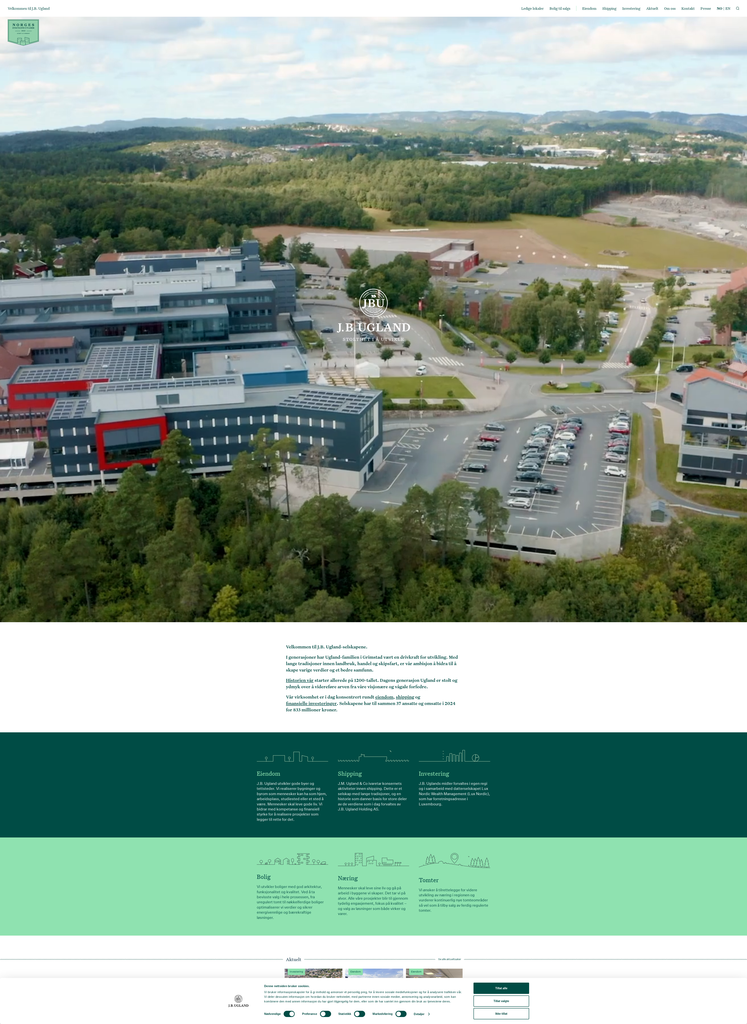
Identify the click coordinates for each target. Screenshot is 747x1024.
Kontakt (688, 8)
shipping (405, 697)
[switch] (325, 1014)
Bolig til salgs (560, 8)
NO (719, 8)
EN (727, 8)
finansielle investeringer (311, 703)
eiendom (384, 697)
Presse (706, 8)
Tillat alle (501, 988)
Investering (631, 8)
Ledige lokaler (532, 8)
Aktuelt (652, 8)
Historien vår (300, 680)
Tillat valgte (501, 1001)
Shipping (609, 8)
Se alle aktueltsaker (449, 959)
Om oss (670, 8)
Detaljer (419, 1014)
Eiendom (589, 8)
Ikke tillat (501, 1013)
